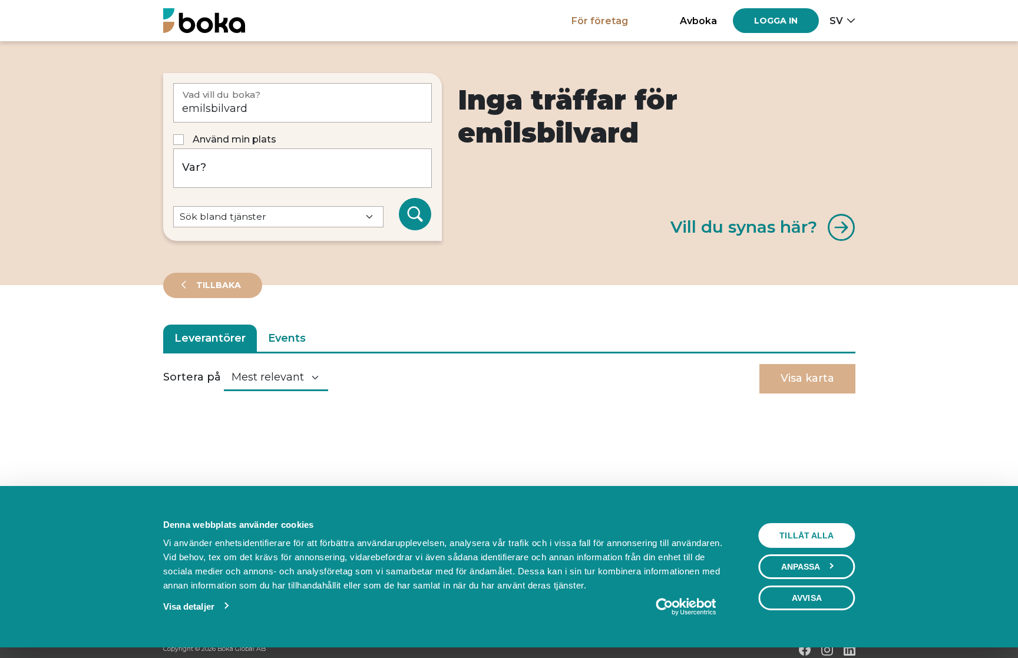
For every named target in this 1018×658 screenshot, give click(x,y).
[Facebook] (805, 650)
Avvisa (807, 598)
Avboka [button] (698, 21)
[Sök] (415, 214)
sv (836, 21)
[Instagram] (827, 650)
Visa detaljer (188, 606)
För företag (599, 21)
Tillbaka (217, 285)
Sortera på (192, 377)
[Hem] (204, 20)
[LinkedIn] (849, 650)
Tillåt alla (806, 535)
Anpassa (801, 566)
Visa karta (807, 378)
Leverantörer (210, 338)
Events (287, 338)
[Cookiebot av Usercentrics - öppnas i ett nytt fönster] (685, 607)
